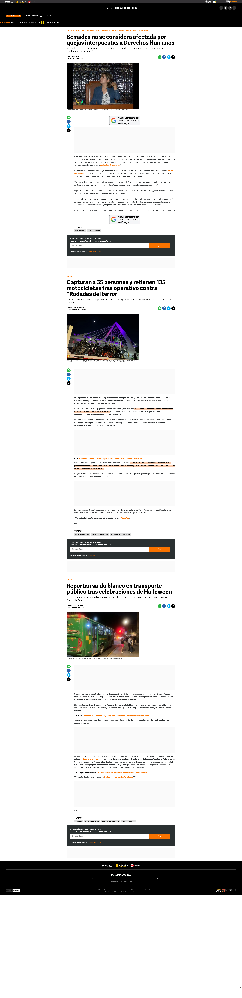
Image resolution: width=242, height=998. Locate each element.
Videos (45, 15)
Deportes (114, 878)
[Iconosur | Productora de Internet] (9, 889)
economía (155, 878)
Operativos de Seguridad (100, 534)
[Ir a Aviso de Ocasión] (107, 863)
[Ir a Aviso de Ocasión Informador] (9, 1)
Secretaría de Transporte (110, 820)
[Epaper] (218, 1)
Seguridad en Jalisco (82, 534)
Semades (97, 230)
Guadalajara (115, 534)
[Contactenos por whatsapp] (234, 7)
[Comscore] (230, 889)
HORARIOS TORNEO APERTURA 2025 (24, 22)
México (35, 15)
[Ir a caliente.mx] (208, 1)
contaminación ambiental (110, 165)
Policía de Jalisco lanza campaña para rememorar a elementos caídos (110, 458)
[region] (121, 993)
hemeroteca (114, 881)
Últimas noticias (13, 15)
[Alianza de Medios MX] (220, 889)
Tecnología (123, 878)
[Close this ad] (240, 987)
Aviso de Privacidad (110, 891)
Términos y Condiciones (94, 251)
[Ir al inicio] (28, 7)
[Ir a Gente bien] (136, 863)
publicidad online (126, 881)
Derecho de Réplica (120, 891)
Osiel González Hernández (77, 307)
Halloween (126, 534)
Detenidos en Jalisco (128, 820)
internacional (103, 878)
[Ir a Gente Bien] (30, 1)
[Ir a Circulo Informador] (19, 1)
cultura (146, 878)
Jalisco (27, 15)
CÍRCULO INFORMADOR (53, 22)
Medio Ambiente (80, 230)
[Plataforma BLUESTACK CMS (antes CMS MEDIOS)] (16, 889)
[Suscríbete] (231, 1)
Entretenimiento (135, 878)
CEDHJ (90, 230)
